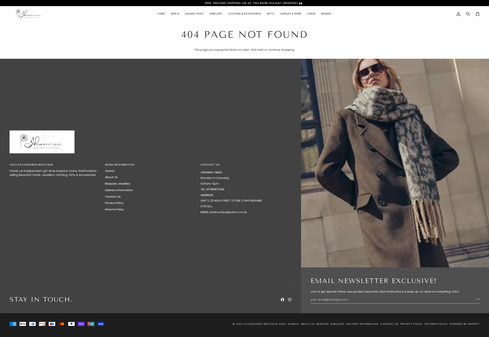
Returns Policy (114, 209)
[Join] (476, 299)
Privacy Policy (114, 203)
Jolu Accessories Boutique (257, 324)
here (260, 50)
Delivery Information (119, 190)
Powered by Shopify (464, 324)
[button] (215, 14)
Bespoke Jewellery (117, 184)
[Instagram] (289, 299)
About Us (111, 177)
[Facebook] (282, 299)
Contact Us (113, 197)
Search (110, 171)
